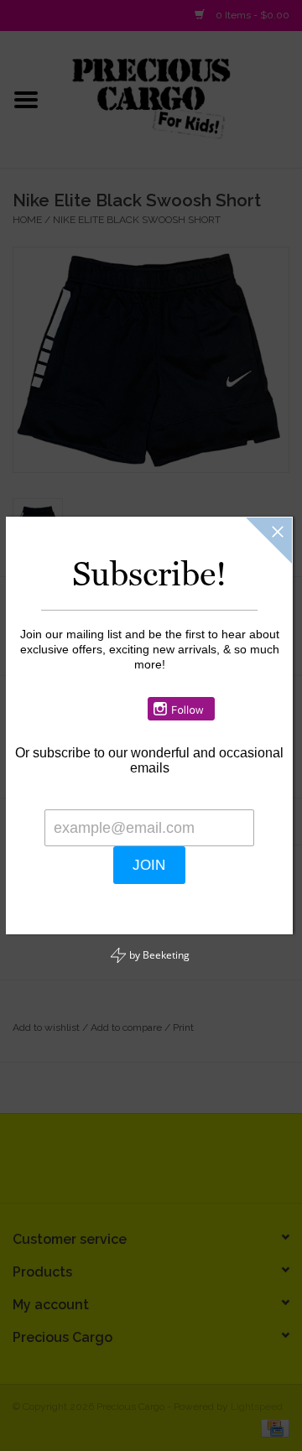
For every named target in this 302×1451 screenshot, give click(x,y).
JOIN (237, 847)
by (158, 936)
